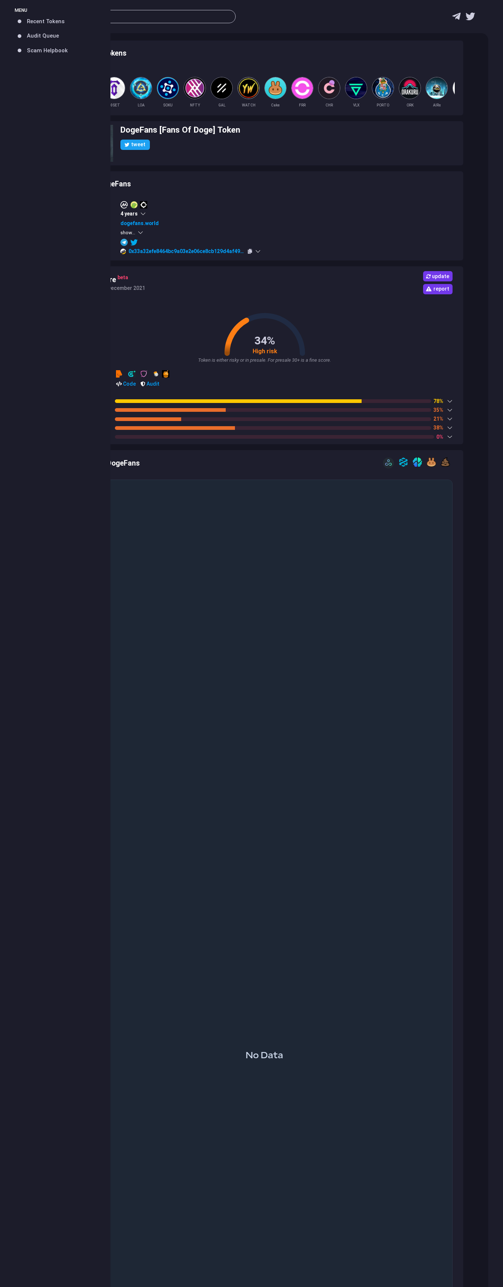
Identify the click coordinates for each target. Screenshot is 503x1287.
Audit (152, 384)
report (441, 289)
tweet (138, 144)
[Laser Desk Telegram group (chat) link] (456, 18)
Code (129, 384)
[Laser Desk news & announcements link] (470, 18)
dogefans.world (139, 223)
